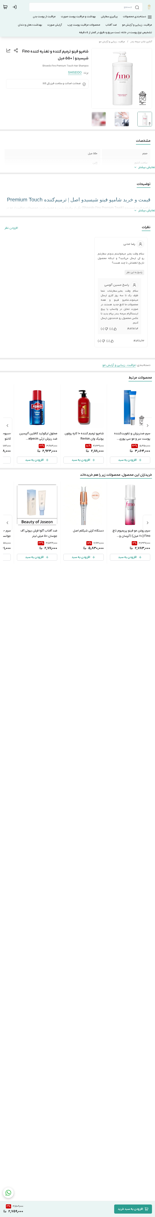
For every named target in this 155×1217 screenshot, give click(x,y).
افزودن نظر (11, 228)
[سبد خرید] (5, 7)
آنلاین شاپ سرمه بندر (141, 41)
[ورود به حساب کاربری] (15, 7)
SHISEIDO (75, 73)
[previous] (147, 425)
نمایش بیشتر (146, 167)
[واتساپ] (8, 1192)
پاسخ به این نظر (134, 272)
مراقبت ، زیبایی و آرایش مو (112, 41)
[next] (7, 425)
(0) (111, 329)
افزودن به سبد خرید (130, 1209)
